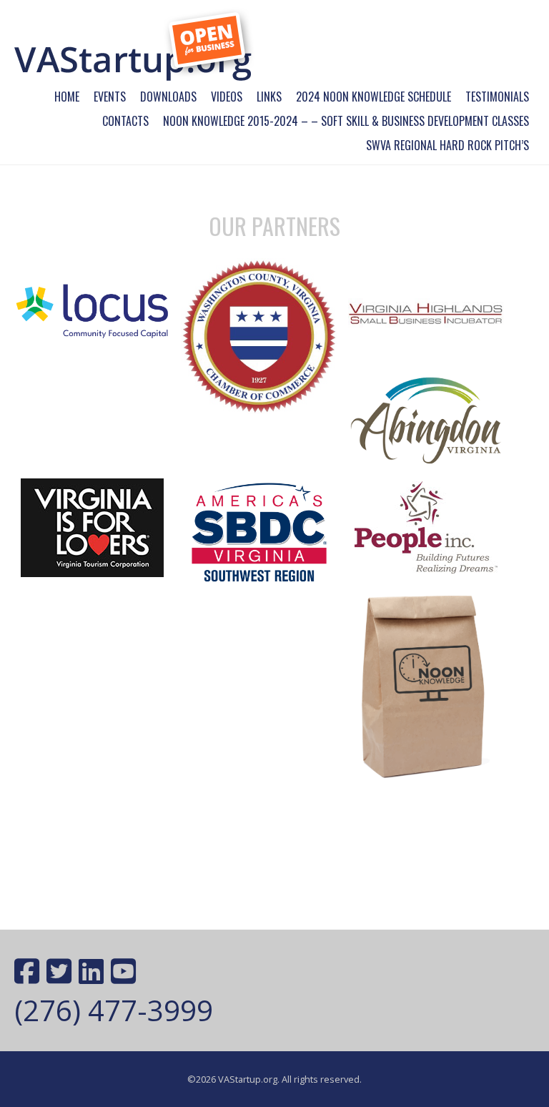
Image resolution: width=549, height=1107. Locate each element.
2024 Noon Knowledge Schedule (373, 96)
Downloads (168, 96)
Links (269, 96)
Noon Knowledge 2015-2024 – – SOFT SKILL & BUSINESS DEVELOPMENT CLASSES (346, 120)
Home (66, 96)
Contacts (125, 120)
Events (110, 96)
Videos (226, 96)
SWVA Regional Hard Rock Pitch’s (447, 145)
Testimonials (497, 96)
